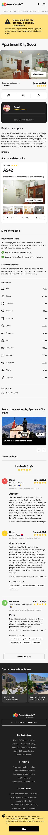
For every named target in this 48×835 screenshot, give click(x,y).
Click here (28, 818)
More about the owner (23, 120)
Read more (5, 152)
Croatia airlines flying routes (24, 767)
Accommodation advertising (23, 771)
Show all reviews (24, 656)
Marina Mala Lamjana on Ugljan (24, 808)
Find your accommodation (25, 722)
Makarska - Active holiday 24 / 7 (24, 744)
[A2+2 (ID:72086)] (8, 210)
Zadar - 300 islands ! (24, 755)
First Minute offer (24, 778)
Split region (38, 31)
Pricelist (38, 218)
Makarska (27, 31)
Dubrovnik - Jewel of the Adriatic (24, 747)
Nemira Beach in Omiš (24, 801)
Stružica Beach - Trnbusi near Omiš (24, 797)
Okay (24, 829)
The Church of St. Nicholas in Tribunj (24, 805)
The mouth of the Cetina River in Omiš (24, 794)
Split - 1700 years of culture (24, 751)
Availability (25, 218)
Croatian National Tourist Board (24, 782)
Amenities (10, 218)
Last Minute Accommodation (24, 774)
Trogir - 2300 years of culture (24, 740)
